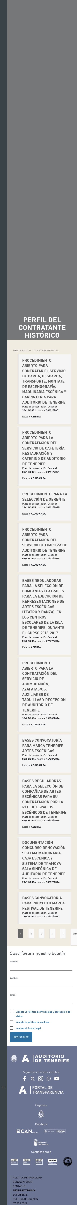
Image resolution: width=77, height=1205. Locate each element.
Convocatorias (22, 1181)
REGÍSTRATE (21, 1037)
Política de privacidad (27, 1177)
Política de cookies (25, 1198)
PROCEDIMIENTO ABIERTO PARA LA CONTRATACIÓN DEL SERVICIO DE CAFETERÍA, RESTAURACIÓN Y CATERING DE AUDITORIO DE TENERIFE (44, 448)
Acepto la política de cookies (32, 1022)
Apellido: (14, 978)
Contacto (19, 1186)
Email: (13, 995)
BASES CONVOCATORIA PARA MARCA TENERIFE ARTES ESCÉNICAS (42, 745)
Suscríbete (20, 1194)
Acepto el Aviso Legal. (29, 1028)
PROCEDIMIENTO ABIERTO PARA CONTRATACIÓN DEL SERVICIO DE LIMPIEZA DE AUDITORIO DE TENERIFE (44, 539)
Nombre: (14, 961)
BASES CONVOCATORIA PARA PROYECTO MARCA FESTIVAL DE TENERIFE (43, 902)
